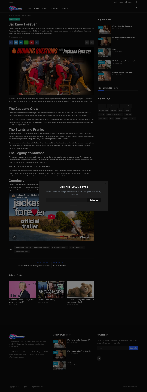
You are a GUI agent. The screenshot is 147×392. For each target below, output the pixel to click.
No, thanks (73, 205)
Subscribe (94, 200)
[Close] (105, 183)
